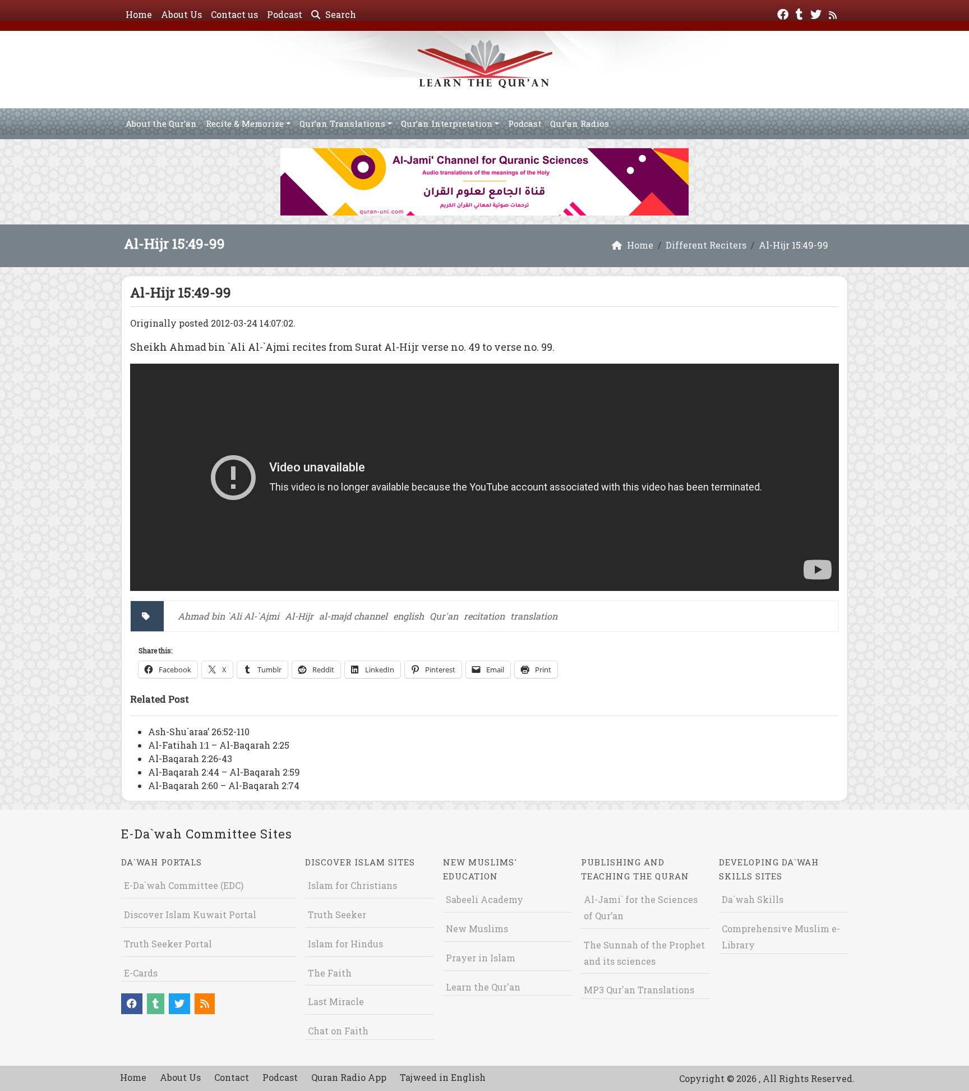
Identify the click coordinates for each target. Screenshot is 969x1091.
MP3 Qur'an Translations (639, 990)
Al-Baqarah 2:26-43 (190, 758)
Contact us (234, 14)
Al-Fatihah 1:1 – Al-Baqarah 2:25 (218, 745)
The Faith (330, 973)
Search (339, 14)
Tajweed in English (443, 1077)
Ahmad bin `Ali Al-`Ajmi (228, 616)
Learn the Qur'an (483, 987)
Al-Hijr (299, 616)
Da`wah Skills (752, 899)
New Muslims (477, 928)
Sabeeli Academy (484, 899)
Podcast (284, 14)
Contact (231, 1077)
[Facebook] (784, 13)
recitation (484, 616)
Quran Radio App (348, 1077)
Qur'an (444, 616)
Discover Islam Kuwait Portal (190, 914)
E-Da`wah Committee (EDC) (183, 885)
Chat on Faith (338, 1031)
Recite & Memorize (245, 123)
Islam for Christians (352, 885)
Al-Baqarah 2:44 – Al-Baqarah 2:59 (224, 772)
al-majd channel (353, 616)
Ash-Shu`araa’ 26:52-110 (199, 731)
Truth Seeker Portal (168, 944)
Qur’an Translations (342, 123)
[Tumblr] (801, 13)
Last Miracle (336, 1001)
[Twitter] (817, 13)
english (408, 616)
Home (139, 14)
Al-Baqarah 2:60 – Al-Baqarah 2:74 (223, 785)
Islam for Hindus (345, 944)
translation (533, 616)
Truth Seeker (337, 914)
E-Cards (141, 973)
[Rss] (834, 13)
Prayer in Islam (480, 958)
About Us (181, 14)
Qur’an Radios (579, 123)
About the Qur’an (161, 123)
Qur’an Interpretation (447, 123)
